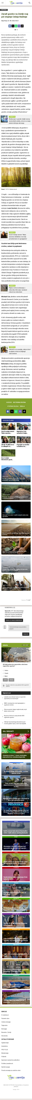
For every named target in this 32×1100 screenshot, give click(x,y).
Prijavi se (25, 634)
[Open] (4, 3)
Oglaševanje (5, 1043)
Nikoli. (6, 676)
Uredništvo (4, 1046)
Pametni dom (5, 1018)
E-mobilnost (5, 1015)
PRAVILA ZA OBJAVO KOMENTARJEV (14, 620)
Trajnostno (4, 1025)
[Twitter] (13, 26)
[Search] (29, 3)
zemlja (22, 406)
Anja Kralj (4, 21)
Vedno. (6, 670)
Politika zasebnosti (7, 1063)
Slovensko (4, 1036)
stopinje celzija (12, 406)
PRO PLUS (4, 1049)
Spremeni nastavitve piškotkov (10, 1060)
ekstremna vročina (19, 402)
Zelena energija (5, 1022)
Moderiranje (4, 1053)
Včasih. (6, 673)
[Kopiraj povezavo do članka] (22, 26)
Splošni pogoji (5, 1067)
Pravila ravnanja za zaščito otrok (10, 1070)
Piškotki (3, 1056)
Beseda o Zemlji (6, 1032)
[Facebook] (10, 26)
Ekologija (4, 1029)
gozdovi (9, 402)
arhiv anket (26, 645)
